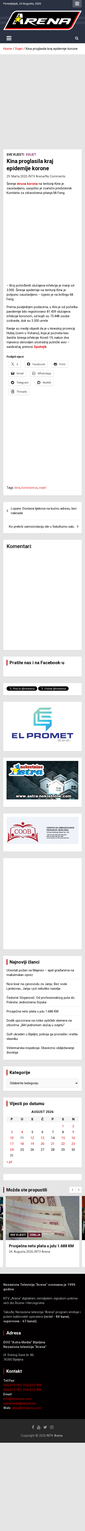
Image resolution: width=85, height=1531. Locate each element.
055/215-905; (13, 1390)
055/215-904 (32, 1385)
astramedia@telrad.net (19, 1403)
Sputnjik (40, 347)
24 (12, 1150)
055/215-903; (13, 1385)
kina (17, 487)
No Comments (55, 176)
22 (63, 1144)
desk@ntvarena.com (26, 1408)
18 (22, 1144)
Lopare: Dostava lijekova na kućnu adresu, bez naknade (44, 511)
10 (12, 1138)
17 (12, 1144)
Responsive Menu (77, 3)
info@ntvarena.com (17, 1399)
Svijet (31, 154)
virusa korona (27, 184)
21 (52, 1144)
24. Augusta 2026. (21, 1251)
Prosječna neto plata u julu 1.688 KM (32, 1011)
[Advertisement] (42, 98)
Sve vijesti (15, 154)
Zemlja (35, 1234)
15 (63, 1138)
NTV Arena (36, 176)
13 (42, 1138)
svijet (42, 487)
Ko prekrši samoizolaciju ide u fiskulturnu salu (41, 527)
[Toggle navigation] (9, 38)
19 (32, 1144)
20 (42, 1144)
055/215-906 (32, 1390)
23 (73, 1144)
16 (73, 1138)
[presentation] (72, 1190)
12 (32, 1138)
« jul (9, 1162)
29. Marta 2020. (17, 176)
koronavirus (30, 487)
